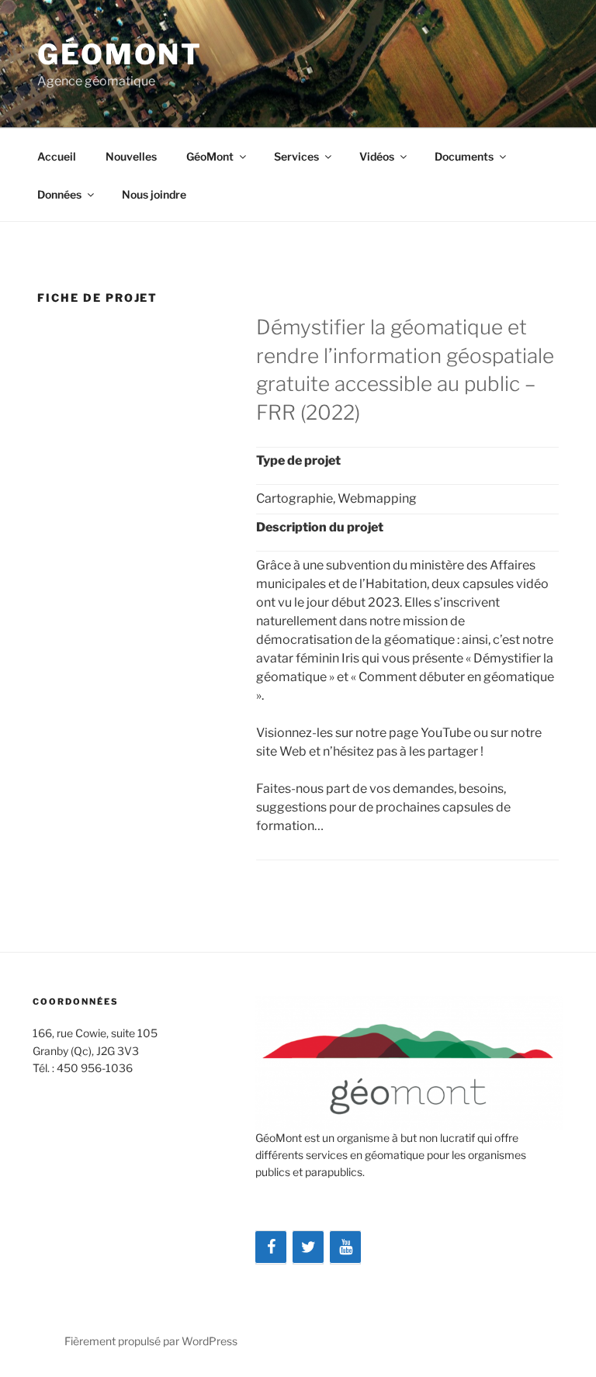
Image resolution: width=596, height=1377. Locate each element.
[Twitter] (308, 1247)
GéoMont (120, 54)
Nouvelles (131, 156)
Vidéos (376, 156)
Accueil (56, 156)
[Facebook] (270, 1247)
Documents (464, 156)
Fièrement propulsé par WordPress (150, 1341)
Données (59, 194)
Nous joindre (154, 194)
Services (296, 156)
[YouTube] (345, 1247)
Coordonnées (76, 1001)
